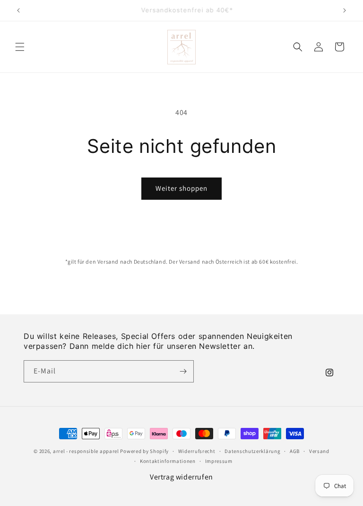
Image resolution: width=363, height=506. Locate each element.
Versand (319, 451)
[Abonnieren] (183, 371)
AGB (295, 451)
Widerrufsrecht (197, 451)
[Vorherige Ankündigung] (18, 10)
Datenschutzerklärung (252, 451)
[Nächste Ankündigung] (344, 10)
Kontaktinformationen (168, 461)
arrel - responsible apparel (86, 451)
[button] (19, 46)
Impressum (219, 461)
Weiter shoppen (181, 188)
